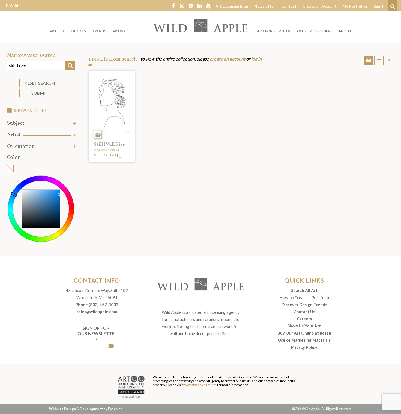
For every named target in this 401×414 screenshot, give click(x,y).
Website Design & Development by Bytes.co (85, 409)
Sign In (379, 6)
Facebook (173, 5)
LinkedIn (199, 5)
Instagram (182, 5)
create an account (227, 59)
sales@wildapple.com (97, 311)
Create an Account (320, 6)
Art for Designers (314, 31)
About (345, 31)
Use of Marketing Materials (304, 340)
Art (53, 31)
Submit (40, 93)
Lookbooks (74, 31)
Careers (304, 318)
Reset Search (40, 82)
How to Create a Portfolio (304, 297)
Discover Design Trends (304, 304)
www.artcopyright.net (200, 385)
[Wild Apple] (200, 26)
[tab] (41, 123)
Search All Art (304, 290)
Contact (289, 6)
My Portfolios (355, 6)
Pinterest (191, 5)
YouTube (208, 5)
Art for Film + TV (273, 31)
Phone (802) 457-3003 (97, 304)
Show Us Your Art (304, 325)
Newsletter (264, 6)
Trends (99, 31)
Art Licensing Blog (232, 6)
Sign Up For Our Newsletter (95, 333)
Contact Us (304, 311)
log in (256, 59)
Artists (120, 31)
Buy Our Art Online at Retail (304, 332)
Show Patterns (30, 110)
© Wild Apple (11, 9)
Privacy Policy (304, 347)
